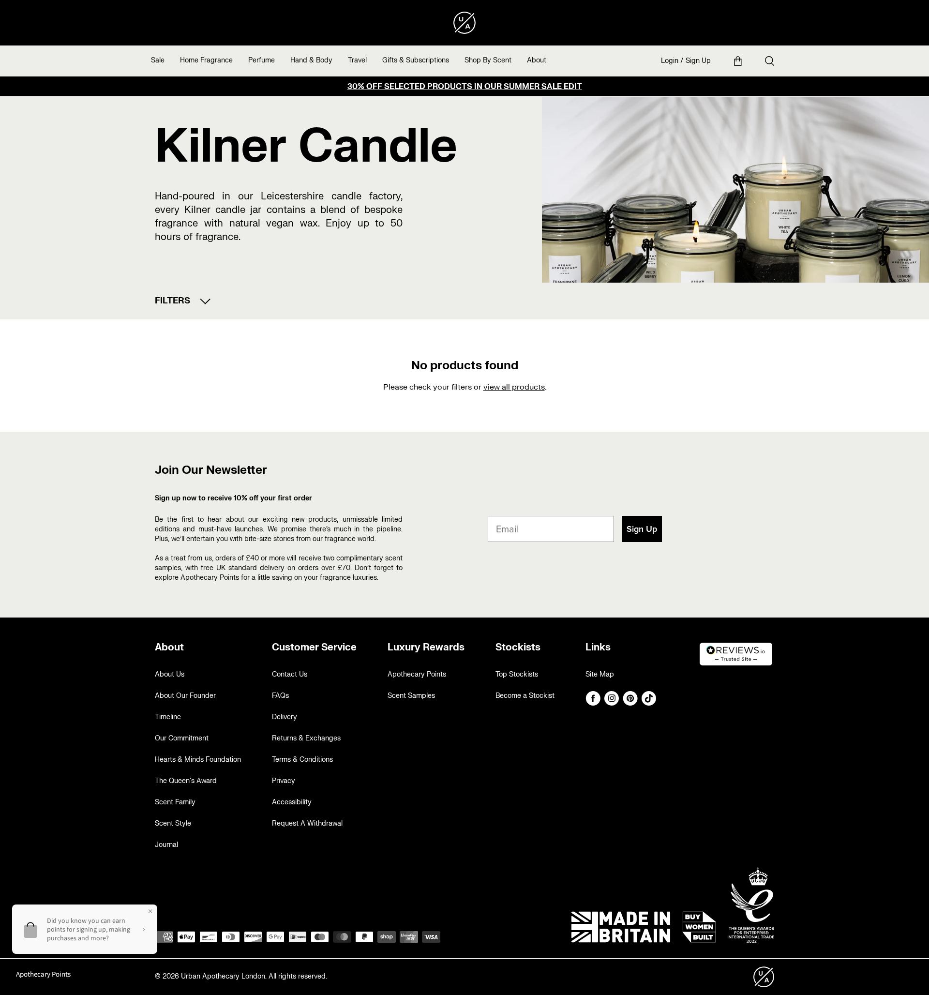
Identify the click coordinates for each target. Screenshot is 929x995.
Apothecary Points (417, 674)
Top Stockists (516, 674)
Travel (357, 60)
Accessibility (292, 802)
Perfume (261, 60)
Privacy (283, 781)
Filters (172, 300)
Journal (166, 845)
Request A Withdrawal (307, 823)
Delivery (284, 717)
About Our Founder (185, 696)
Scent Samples (411, 696)
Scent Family (175, 802)
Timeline (168, 717)
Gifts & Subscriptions (415, 60)
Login (669, 61)
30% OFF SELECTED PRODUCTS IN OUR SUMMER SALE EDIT (464, 86)
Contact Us (289, 674)
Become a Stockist (524, 696)
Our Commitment (182, 738)
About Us (169, 674)
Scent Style (173, 823)
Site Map (599, 674)
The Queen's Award (186, 781)
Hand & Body (311, 60)
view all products (514, 387)
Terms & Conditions (302, 759)
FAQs (280, 696)
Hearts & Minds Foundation (198, 759)
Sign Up (698, 61)
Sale (158, 60)
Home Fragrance (206, 60)
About (536, 60)
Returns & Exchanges (306, 738)
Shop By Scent (487, 60)
